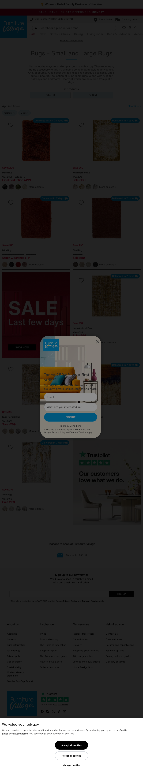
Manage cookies (72, 765)
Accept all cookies (71, 745)
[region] (71, 746)
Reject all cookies (71, 755)
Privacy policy (20, 733)
